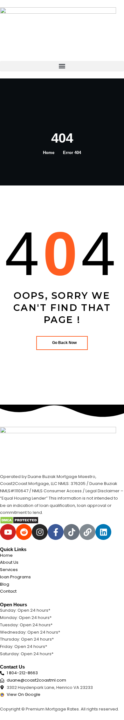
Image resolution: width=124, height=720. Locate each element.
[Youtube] (8, 532)
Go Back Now (64, 342)
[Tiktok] (71, 532)
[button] (62, 66)
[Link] (87, 532)
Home (48, 152)
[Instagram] (40, 532)
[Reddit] (24, 532)
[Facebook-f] (56, 532)
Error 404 (72, 152)
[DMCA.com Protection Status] (19, 520)
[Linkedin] (103, 532)
